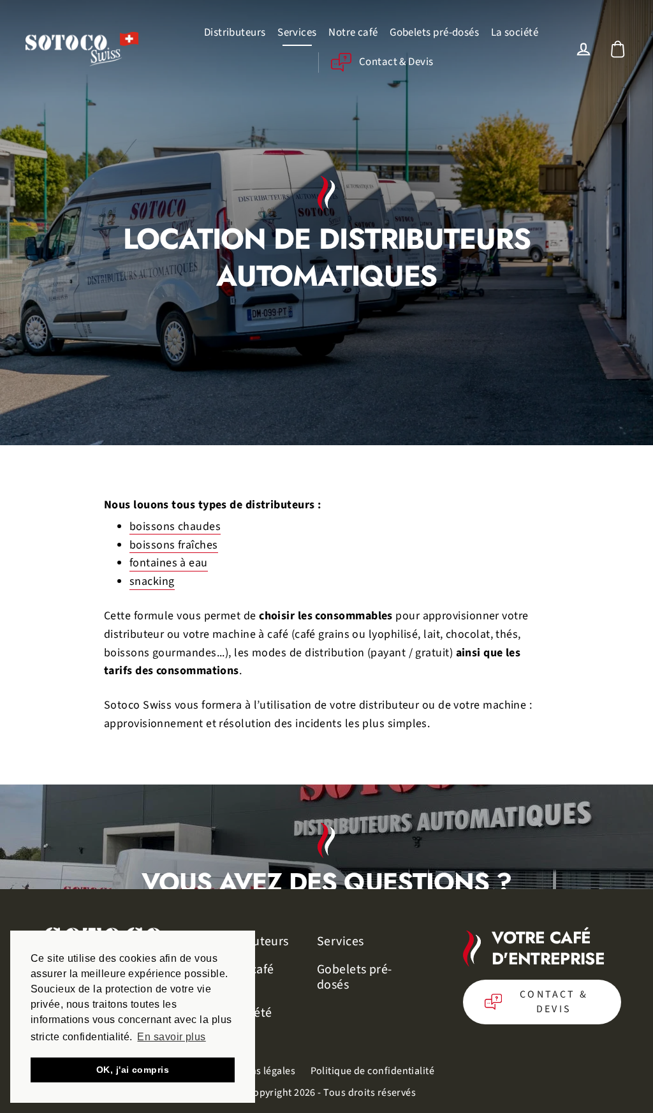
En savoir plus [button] (171, 1036)
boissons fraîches (173, 545)
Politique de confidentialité (373, 1071)
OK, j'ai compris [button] (132, 1070)
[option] (326, 837)
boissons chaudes (175, 526)
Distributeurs (235, 32)
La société (515, 32)
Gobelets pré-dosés (434, 32)
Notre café (353, 32)
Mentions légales (257, 1071)
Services (297, 32)
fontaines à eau (168, 563)
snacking (152, 581)
